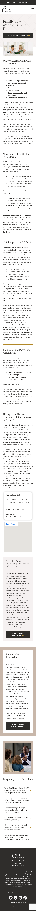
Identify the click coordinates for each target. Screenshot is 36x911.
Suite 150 (18, 863)
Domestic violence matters (17, 98)
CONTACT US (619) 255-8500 (17, 2)
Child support (8, 248)
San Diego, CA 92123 (18, 865)
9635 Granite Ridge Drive (18, 861)
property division (21, 440)
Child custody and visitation (18, 83)
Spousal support (14, 88)
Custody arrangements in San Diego (16, 215)
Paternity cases (13, 90)
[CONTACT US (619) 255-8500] (28, 2)
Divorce (10, 81)
